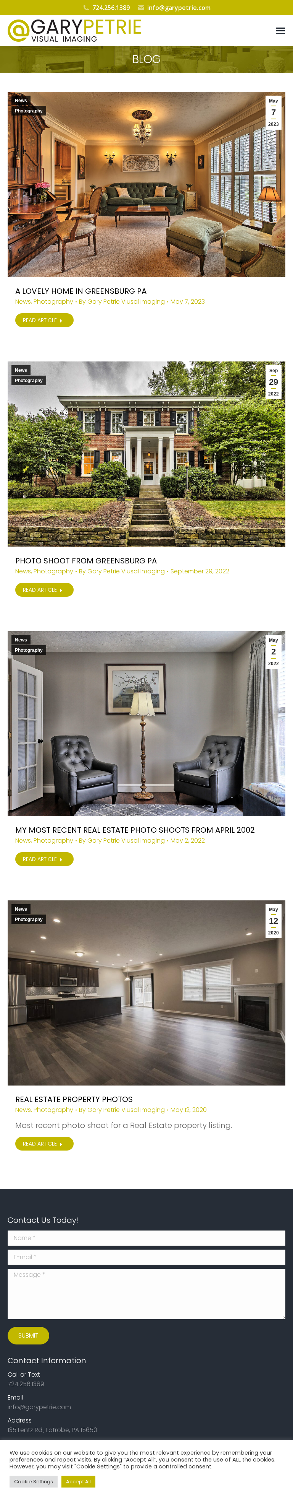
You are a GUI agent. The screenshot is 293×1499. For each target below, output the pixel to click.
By (122, 302)
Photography (29, 111)
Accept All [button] (78, 1481)
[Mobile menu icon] (280, 31)
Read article (40, 320)
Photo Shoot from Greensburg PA (86, 560)
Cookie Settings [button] (33, 1481)
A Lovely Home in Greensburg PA (80, 291)
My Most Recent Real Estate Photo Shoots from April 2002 (135, 830)
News (21, 100)
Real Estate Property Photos (74, 1099)
